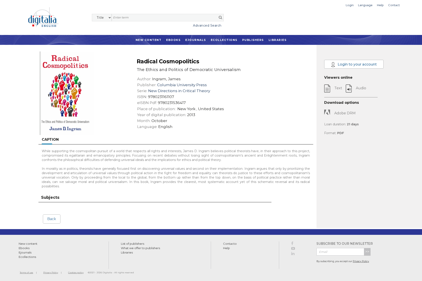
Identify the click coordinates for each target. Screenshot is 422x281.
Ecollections (224, 40)
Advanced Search (207, 25)
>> (367, 252)
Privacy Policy (361, 261)
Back (51, 219)
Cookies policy (76, 272)
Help (226, 248)
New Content (149, 40)
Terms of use (26, 272)
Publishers (253, 40)
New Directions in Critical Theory (179, 91)
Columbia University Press (182, 85)
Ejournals (195, 40)
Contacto (230, 243)
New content (28, 243)
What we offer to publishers (140, 248)
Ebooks (173, 40)
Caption (50, 139)
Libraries (278, 40)
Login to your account (357, 64)
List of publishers (132, 243)
